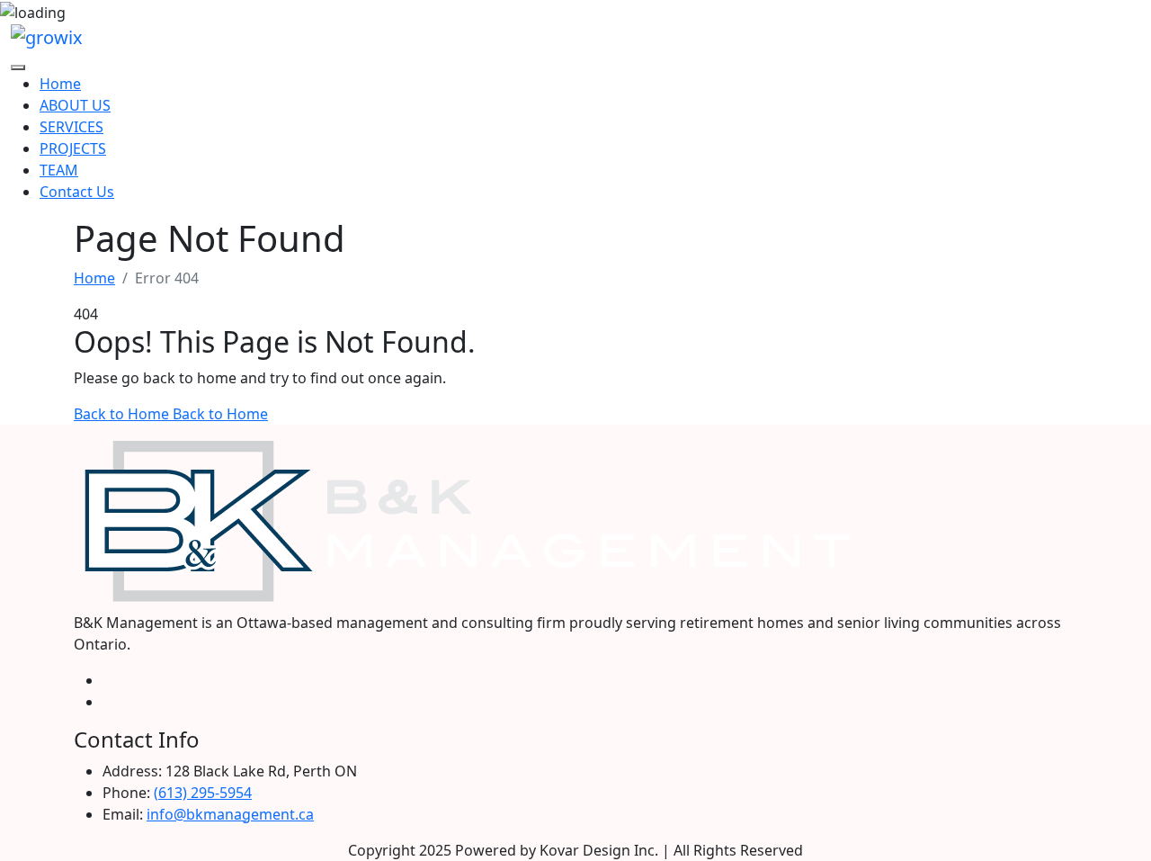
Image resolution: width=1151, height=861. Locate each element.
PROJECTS (73, 148)
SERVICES (71, 127)
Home (60, 84)
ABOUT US (75, 105)
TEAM (59, 170)
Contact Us (77, 192)
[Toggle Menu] (18, 67)
